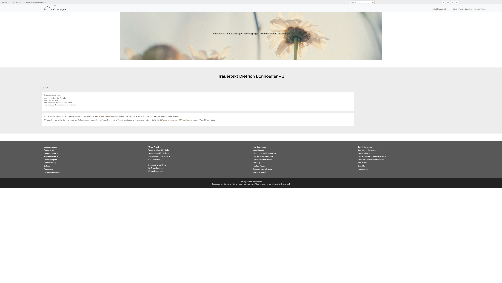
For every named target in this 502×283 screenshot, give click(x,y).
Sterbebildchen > (51, 156)
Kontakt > (361, 166)
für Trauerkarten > (155, 168)
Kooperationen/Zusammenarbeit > (372, 156)
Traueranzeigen (235, 33)
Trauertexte (284, 33)
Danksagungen (251, 33)
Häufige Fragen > (260, 166)
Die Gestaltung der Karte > (263, 156)
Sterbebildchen (268, 33)
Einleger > (48, 166)
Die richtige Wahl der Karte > (264, 153)
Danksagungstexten (108, 116)
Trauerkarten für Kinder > (158, 153)
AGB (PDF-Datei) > (260, 172)
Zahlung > (257, 163)
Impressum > (363, 169)
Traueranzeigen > (51, 153)
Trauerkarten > (50, 150)
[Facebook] (443, 2)
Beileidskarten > (156, 160)
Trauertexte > (49, 169)
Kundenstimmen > (365, 153)
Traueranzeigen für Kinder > (159, 150)
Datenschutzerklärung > (262, 169)
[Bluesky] (456, 2)
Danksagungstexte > (52, 172)
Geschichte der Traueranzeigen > (371, 160)
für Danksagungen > (156, 171)
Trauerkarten (218, 33)
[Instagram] (447, 2)
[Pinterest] (452, 2)
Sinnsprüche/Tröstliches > (159, 156)
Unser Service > (259, 150)
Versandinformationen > (262, 160)
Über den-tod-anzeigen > (368, 150)
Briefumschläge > (51, 163)
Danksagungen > (50, 160)
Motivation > (362, 163)
